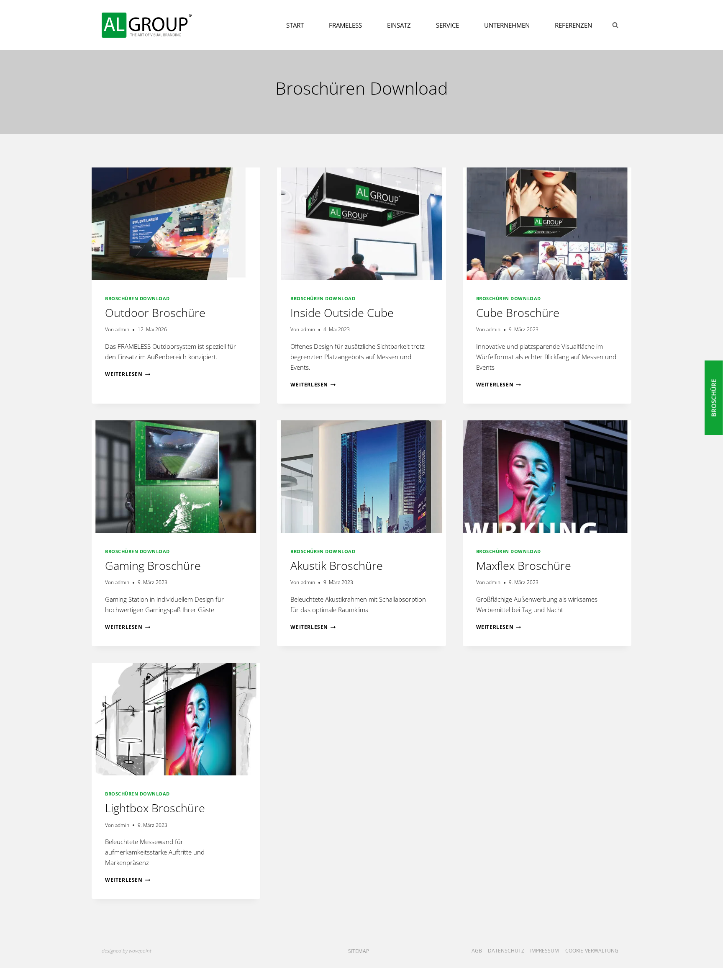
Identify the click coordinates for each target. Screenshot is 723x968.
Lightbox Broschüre (155, 808)
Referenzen (573, 25)
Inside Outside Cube (342, 312)
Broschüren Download (137, 298)
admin (122, 329)
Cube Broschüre (517, 312)
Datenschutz (506, 950)
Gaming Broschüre (153, 565)
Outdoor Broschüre (155, 312)
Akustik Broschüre (336, 565)
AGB (477, 950)
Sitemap (358, 951)
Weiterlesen (127, 374)
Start (295, 25)
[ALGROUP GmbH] (147, 25)
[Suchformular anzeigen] (615, 25)
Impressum (544, 950)
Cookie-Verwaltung (591, 950)
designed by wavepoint (126, 950)
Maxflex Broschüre (523, 565)
